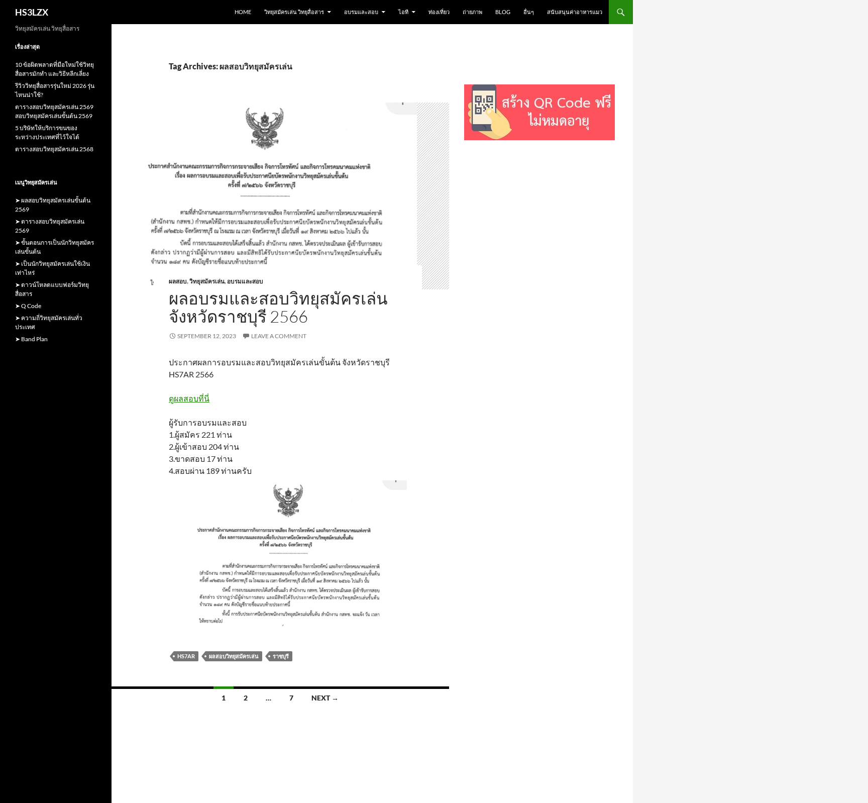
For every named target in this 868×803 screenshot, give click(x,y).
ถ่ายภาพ (472, 12)
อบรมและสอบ (361, 12)
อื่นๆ (528, 12)
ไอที (403, 12)
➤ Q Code (28, 306)
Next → (325, 697)
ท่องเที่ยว (439, 12)
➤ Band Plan (31, 339)
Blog (502, 12)
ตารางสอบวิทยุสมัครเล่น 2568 (54, 149)
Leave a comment (278, 336)
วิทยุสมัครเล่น (207, 281)
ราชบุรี (281, 656)
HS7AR (186, 656)
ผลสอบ (178, 281)
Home (243, 12)
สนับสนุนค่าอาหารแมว (574, 12)
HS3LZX (31, 12)
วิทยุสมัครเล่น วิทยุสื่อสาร (294, 12)
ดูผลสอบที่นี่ (189, 398)
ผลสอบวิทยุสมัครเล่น (234, 656)
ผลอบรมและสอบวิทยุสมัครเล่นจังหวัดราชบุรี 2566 (278, 307)
